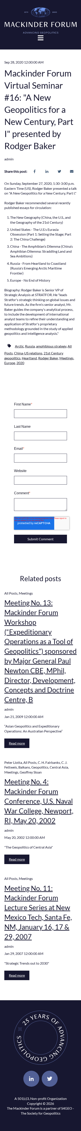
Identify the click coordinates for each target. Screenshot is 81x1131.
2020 (20, 363)
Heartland (29, 358)
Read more (17, 743)
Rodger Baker (48, 358)
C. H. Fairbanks (49, 762)
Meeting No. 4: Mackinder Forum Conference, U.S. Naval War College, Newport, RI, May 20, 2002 (38, 801)
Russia (30, 346)
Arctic (19, 346)
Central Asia (59, 767)
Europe (9, 363)
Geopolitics (39, 767)
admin (9, 159)
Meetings (66, 358)
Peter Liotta (13, 762)
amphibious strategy (51, 346)
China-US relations (28, 353)
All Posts (10, 593)
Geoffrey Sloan (31, 772)
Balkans (24, 767)
